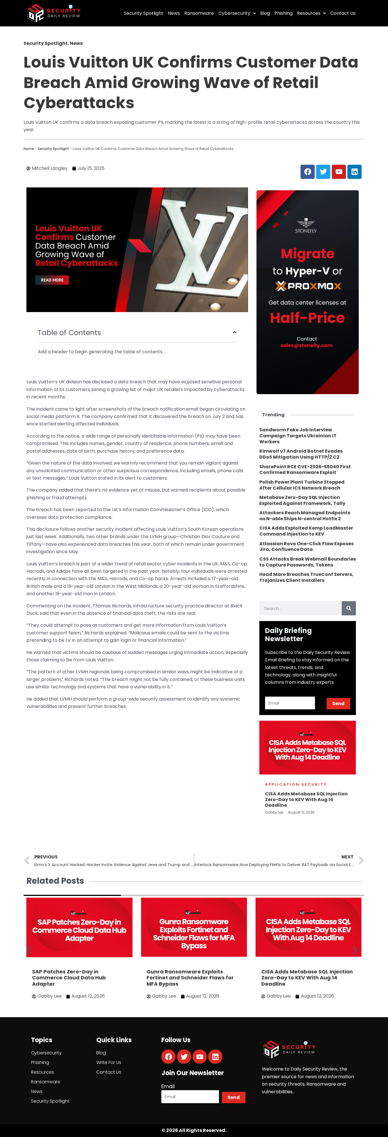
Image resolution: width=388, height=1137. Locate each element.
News (174, 13)
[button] (29, 950)
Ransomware (199, 13)
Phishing (283, 13)
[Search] (349, 608)
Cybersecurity (234, 13)
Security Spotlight (143, 13)
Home (29, 148)
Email (168, 1086)
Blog (265, 13)
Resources (308, 13)
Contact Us (343, 13)
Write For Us (108, 1062)
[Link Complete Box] (307, 436)
